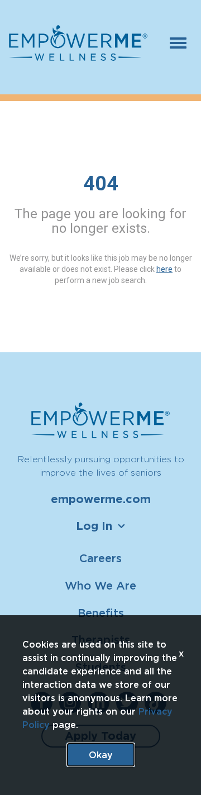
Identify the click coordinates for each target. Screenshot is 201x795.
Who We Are (100, 585)
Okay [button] (101, 754)
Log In (94, 526)
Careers (100, 558)
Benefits (101, 613)
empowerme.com (101, 499)
